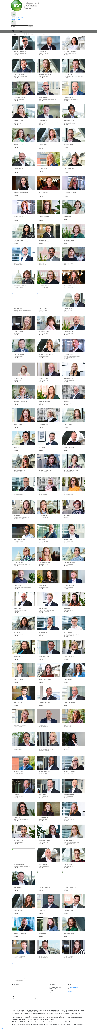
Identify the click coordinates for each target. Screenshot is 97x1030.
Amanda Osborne (69, 772)
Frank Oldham (18, 772)
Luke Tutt (42, 910)
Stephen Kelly (43, 632)
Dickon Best (43, 120)
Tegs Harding (43, 192)
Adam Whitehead (19, 956)
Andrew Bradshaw (20, 51)
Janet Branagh (44, 331)
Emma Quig (17, 817)
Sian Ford (67, 516)
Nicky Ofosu (68, 748)
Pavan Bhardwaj (69, 120)
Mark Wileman (43, 97)
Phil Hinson (68, 74)
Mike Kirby (42, 51)
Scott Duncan (69, 447)
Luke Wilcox (43, 956)
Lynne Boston (18, 331)
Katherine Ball (44, 286)
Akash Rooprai (19, 840)
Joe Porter (42, 794)
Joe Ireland (43, 608)
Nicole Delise (68, 424)
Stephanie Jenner (70, 192)
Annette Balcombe (20, 286)
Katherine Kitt (19, 656)
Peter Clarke (43, 378)
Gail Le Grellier (69, 656)
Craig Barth (18, 309)
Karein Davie (18, 424)
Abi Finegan (18, 516)
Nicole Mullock (44, 216)
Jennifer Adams (69, 240)
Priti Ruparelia (19, 240)
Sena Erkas (43, 493)
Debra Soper (68, 864)
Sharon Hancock (44, 562)
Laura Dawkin (43, 424)
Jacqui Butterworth (46, 354)
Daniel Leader (18, 679)
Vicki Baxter (43, 309)
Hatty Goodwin (69, 168)
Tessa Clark (18, 378)
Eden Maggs (68, 679)
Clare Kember (18, 216)
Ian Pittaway (18, 794)
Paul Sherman (43, 864)
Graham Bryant (19, 354)
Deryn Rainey (43, 817)
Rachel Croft (18, 144)
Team (16, 996)
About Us (18, 998)
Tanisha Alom (68, 263)
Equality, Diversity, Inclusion (39, 994)
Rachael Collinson (20, 401)
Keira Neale (43, 748)
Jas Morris (67, 725)
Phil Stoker (18, 887)
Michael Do (17, 447)
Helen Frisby (43, 168)
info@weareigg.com (17, 19)
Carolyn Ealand (19, 470)
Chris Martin (68, 97)
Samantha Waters (20, 933)
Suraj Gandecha (19, 540)
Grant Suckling (19, 74)
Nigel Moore (43, 725)
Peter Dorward (69, 144)
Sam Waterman (69, 910)
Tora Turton (18, 910)
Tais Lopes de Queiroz (46, 679)
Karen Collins (69, 378)
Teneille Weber (69, 933)
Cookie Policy (41, 990)
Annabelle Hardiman (21, 192)
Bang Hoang (43, 585)
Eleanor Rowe (69, 840)
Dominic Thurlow (70, 887)
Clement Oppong (44, 772)
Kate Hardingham (45, 74)
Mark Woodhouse (20, 979)
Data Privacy (40, 987)
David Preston (69, 794)
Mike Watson (43, 933)
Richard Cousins (69, 401)
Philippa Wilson (69, 956)
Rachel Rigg (68, 817)
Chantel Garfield (70, 51)
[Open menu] (12, 28)
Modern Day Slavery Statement (40, 1005)
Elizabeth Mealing (20, 725)
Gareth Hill (18, 585)
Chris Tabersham (44, 887)
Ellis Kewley (68, 632)
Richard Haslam (69, 562)
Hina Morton (18, 748)
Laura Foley (43, 516)
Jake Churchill (69, 354)
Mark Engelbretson (20, 493)
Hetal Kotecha (44, 656)
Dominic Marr (18, 702)
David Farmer (18, 168)
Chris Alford (18, 263)
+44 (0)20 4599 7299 (17, 17)
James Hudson (69, 585)
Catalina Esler (69, 493)
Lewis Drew (43, 447)
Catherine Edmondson (71, 470)
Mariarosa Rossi (44, 840)
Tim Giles (42, 540)
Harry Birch (68, 309)
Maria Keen (67, 608)
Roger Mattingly (69, 702)
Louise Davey (43, 144)
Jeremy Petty (43, 240)
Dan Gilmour (68, 540)
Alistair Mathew (44, 702)
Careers (30, 994)
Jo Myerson (68, 216)
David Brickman (69, 331)
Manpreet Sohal (19, 97)
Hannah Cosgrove (45, 401)
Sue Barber (68, 286)
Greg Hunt (17, 608)
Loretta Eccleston (45, 470)
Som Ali (41, 263)
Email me (16, 54)
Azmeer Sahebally (20, 864)
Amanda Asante (19, 120)
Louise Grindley (19, 562)
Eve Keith (17, 632)
